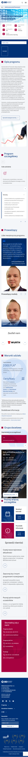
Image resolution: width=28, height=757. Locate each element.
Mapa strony (6, 746)
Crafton (17, 753)
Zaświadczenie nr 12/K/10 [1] (14, 401)
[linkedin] (2, 701)
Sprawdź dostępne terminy (10, 117)
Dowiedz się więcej (8, 324)
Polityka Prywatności (7, 748)
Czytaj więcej (19, 517)
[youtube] (13, 701)
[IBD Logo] (6, 2)
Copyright (21, 746)
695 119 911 (15, 632)
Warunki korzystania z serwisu (19, 748)
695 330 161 (8, 654)
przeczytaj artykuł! (16, 420)
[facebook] (6, 701)
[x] (9, 701)
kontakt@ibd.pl (9, 646)
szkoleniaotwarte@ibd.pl (11, 635)
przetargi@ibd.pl (9, 658)
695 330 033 (8, 632)
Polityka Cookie (14, 746)
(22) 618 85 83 (15, 643)
